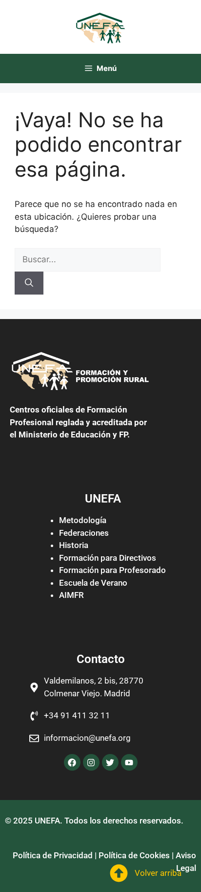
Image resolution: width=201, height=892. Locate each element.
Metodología (82, 520)
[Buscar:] (88, 259)
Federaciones (84, 533)
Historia (73, 545)
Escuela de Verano (93, 583)
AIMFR (71, 595)
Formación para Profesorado (112, 570)
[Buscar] (29, 283)
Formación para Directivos (107, 558)
